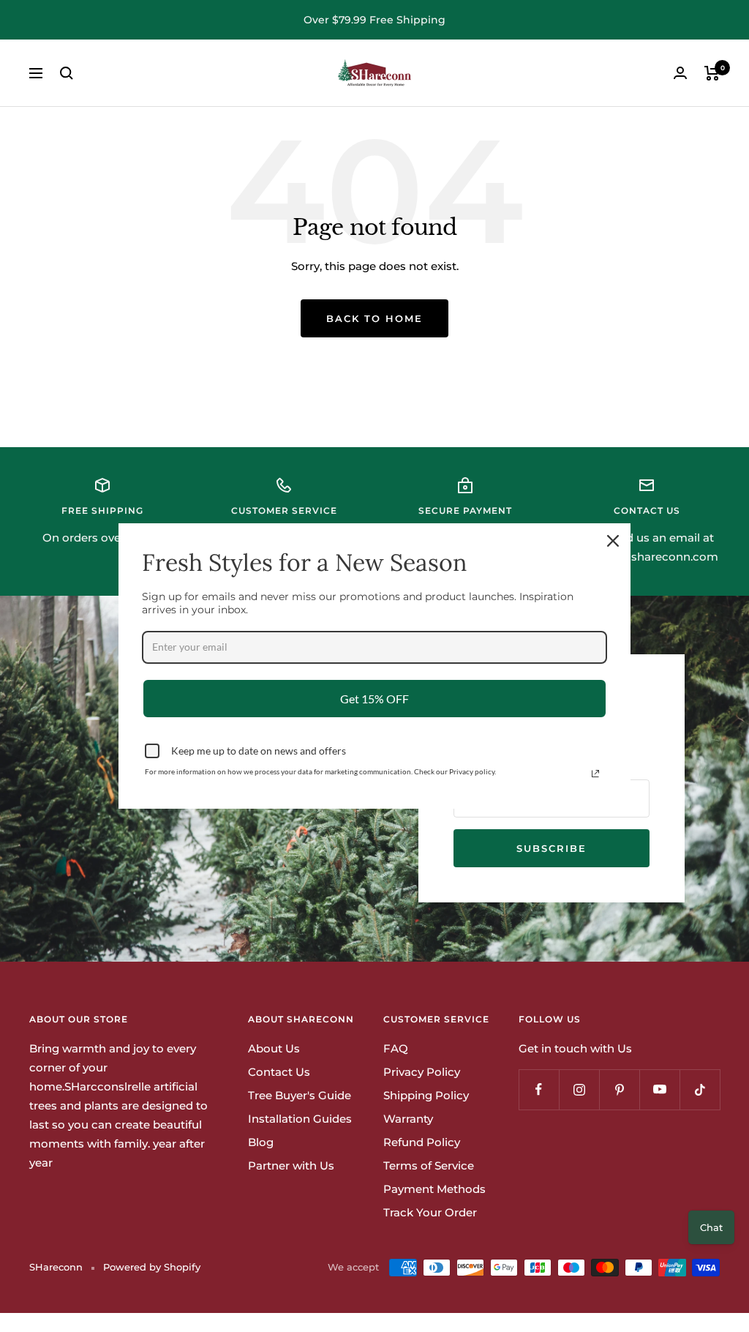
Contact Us (279, 1072)
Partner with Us (291, 1165)
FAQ (395, 1048)
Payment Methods (434, 1189)
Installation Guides (300, 1119)
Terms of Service (428, 1165)
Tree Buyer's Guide (299, 1095)
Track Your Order (430, 1212)
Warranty (408, 1119)
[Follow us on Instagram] (579, 1089)
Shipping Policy (426, 1095)
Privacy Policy (421, 1072)
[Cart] (712, 73)
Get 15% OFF (374, 699)
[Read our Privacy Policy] (595, 773)
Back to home (374, 318)
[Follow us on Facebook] (539, 1089)
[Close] (613, 540)
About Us (274, 1048)
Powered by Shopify (151, 1267)
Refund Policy (421, 1142)
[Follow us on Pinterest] (619, 1089)
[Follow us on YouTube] (659, 1089)
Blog (261, 1142)
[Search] (66, 73)
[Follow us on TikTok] (700, 1089)
